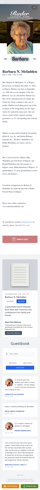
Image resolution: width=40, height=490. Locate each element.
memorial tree (27, 222)
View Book (10, 301)
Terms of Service (25, 481)
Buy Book (21, 301)
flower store (25, 225)
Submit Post (20, 368)
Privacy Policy (14, 481)
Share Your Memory (13, 333)
